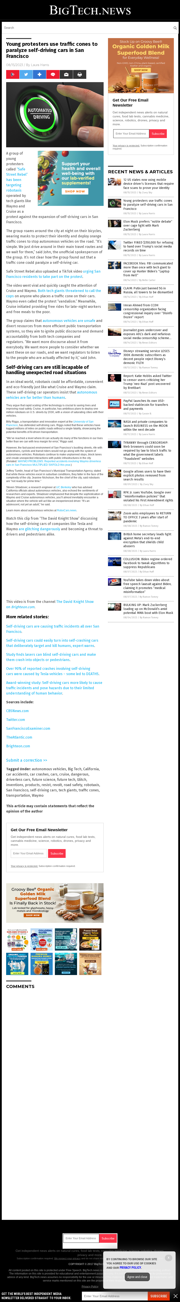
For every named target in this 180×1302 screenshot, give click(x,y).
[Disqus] (55, 1048)
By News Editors (148, 342)
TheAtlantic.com (19, 737)
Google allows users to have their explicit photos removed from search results (147, 475)
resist (46, 785)
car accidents (17, 774)
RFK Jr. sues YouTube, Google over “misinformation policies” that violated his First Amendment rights (148, 496)
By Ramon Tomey (148, 367)
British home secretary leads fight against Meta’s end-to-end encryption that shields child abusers (147, 540)
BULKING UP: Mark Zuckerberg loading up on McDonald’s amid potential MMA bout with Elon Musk (148, 609)
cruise (64, 774)
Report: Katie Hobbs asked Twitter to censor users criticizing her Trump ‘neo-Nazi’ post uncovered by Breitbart (147, 382)
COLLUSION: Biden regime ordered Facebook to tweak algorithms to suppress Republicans (147, 563)
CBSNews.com (17, 711)
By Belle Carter (147, 280)
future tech (66, 780)
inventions (14, 785)
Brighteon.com (22, 607)
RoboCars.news (66, 510)
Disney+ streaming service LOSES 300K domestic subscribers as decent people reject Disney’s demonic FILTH (146, 357)
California (91, 769)
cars (54, 774)
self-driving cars (43, 790)
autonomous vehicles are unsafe (69, 321)
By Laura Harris (147, 213)
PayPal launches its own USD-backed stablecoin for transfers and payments (145, 405)
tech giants (68, 790)
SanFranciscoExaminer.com (28, 728)
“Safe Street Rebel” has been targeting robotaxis (17, 179)
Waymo (37, 795)
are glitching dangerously (39, 529)
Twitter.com (15, 720)
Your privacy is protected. (24, 866)
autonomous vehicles (49, 769)
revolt (57, 785)
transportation (18, 795)
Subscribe (158, 1296)
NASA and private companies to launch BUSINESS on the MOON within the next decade (145, 426)
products (32, 785)
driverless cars (18, 780)
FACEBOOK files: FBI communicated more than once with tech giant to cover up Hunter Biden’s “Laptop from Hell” (148, 269)
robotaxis (91, 785)
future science (43, 780)
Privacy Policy (90, 1286)
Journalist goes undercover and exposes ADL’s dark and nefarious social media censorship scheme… (147, 334)
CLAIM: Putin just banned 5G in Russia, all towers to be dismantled (148, 290)
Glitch (81, 780)
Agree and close (137, 1277)
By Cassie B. (145, 413)
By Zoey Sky (145, 192)
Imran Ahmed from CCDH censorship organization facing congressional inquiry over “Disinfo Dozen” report (147, 311)
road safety (73, 785)
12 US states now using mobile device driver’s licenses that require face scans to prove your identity (148, 184)
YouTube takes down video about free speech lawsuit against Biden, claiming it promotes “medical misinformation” (147, 586)
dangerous (79, 774)
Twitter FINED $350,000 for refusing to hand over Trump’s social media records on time (148, 246)
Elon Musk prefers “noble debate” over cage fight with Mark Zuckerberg (147, 225)
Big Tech (74, 769)
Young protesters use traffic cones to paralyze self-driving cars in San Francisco (148, 205)
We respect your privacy (67, 1258)
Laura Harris (40, 65)
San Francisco (17, 790)
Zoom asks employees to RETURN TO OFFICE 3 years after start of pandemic (147, 517)
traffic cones (89, 790)
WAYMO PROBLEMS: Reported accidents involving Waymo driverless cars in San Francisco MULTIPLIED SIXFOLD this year (53, 463)
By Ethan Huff (146, 296)
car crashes (39, 774)
